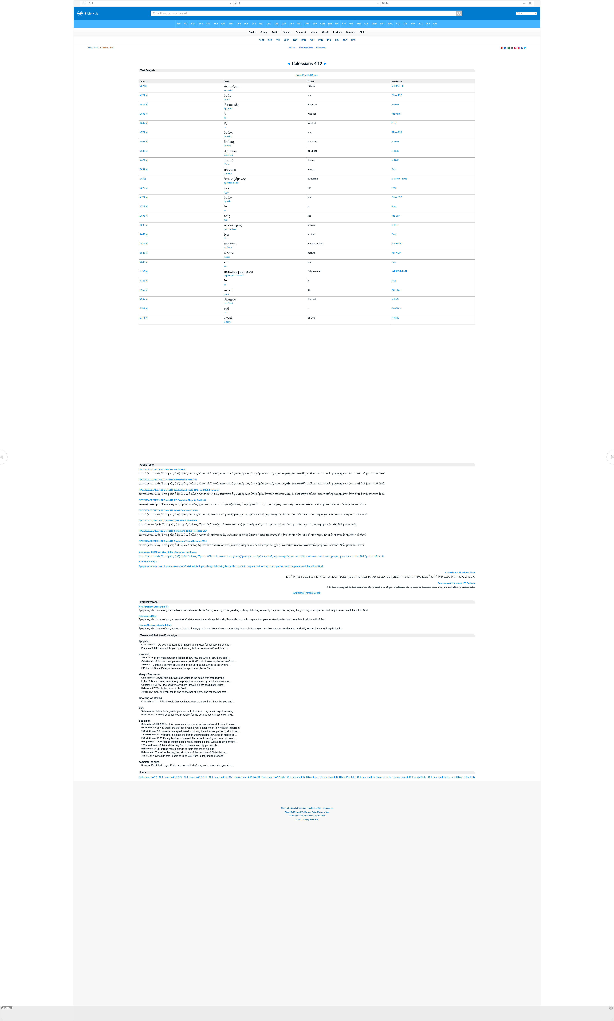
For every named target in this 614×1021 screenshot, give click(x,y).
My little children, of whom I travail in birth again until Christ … (183, 684)
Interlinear (191, 552)
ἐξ (178, 556)
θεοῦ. (381, 556)
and (287, 566)
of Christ (186, 566)
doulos (227, 145)
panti (226, 294)
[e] (145, 86)
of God (319, 566)
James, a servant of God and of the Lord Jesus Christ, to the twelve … (186, 664)
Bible (90, 48)
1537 (142, 123)
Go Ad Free (7, 1008)
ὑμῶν (184, 556)
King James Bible (147, 616)
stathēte (228, 247)
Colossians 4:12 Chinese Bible (374, 777)
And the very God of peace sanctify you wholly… (179, 745)
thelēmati (228, 303)
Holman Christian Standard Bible (155, 625)
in (245, 566)
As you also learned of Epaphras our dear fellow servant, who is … (186, 644)
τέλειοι (312, 556)
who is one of (157, 566)
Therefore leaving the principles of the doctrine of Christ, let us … (184, 752)
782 (142, 86)
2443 (142, 234)
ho (225, 117)
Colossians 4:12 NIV (170, 777)
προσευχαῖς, (282, 556)
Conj (394, 234)
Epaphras (228, 108)
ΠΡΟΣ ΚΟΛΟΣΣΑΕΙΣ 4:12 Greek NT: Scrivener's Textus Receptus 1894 (173, 531)
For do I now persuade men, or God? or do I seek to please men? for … (188, 661)
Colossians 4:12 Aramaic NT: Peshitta (456, 583)
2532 (142, 262)
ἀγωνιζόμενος (240, 556)
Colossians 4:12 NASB (247, 777)
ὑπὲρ (253, 556)
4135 (142, 271)
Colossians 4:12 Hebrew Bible (460, 572)
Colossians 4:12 (148, 777)
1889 (142, 104)
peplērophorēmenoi (234, 275)
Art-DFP (396, 215)
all (304, 566)
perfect (280, 566)
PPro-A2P (397, 95)
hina (226, 238)
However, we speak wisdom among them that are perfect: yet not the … (190, 731)
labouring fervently (224, 566)
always (210, 566)
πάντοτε (224, 556)
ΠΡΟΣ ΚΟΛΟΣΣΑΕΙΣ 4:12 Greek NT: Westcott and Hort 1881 (168, 480)
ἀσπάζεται (146, 556)
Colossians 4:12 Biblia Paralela (337, 777)
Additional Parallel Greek (307, 592)
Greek (96, 48)
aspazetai (228, 90)
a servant (175, 566)
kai (225, 266)
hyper (227, 192)
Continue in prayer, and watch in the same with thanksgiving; (182, 677)
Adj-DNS (396, 289)
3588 (142, 113)
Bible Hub (469, 777)
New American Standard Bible (154, 607)
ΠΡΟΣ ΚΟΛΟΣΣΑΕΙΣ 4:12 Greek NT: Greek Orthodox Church (168, 510)
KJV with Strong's (148, 561)
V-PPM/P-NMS (399, 178)
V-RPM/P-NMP (399, 271)
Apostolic (179, 552)
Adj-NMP (396, 252)
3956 (142, 289)
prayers (251, 566)
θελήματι (366, 556)
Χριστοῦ (203, 556)
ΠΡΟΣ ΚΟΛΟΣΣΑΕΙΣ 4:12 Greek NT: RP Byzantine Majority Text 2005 (172, 500)
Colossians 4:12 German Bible (445, 777)
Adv (394, 169)
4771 (142, 95)
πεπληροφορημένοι (335, 556)
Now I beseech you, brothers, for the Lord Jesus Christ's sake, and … (187, 714)
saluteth (196, 566)
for (237, 566)
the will (311, 566)
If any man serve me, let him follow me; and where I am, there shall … (185, 657)
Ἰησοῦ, (213, 556)
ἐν (265, 556)
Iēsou (226, 164)
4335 (142, 225)
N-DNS (395, 299)
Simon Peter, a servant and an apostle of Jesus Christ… (178, 668)
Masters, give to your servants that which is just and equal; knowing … (188, 711)
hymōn (227, 136)
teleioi (227, 256)
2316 (142, 317)
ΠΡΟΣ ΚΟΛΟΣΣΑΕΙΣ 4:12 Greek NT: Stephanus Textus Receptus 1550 (173, 541)
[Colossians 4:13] (610, 464)
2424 (142, 160)
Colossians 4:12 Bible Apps (302, 777)
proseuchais (230, 229)
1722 (142, 206)
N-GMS (395, 150)
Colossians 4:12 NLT (195, 777)
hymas (227, 99)
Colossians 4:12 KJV (273, 777)
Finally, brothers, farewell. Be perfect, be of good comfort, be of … (188, 738)
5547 (142, 150)
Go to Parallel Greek (307, 75)
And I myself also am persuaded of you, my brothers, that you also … (187, 765)
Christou (228, 154)
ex (225, 127)
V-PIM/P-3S (398, 86)
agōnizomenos (231, 182)
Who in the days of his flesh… (164, 688)
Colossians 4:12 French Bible (410, 777)
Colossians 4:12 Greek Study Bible (156, 552)
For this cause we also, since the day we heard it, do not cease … (189, 724)
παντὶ (355, 556)
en (225, 210)
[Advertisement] (307, 393)
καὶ (319, 556)
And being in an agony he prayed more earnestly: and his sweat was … (186, 681)
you (168, 566)
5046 (142, 252)
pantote (228, 173)
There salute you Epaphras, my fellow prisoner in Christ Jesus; (184, 648)
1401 (142, 141)
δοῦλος (192, 556)
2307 (142, 299)
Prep (394, 123)
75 (141, 178)
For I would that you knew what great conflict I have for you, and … (187, 701)
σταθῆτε (301, 556)
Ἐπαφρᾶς (167, 556)
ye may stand (268, 566)
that (258, 566)
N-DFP (395, 225)
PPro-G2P (397, 132)
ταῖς (270, 556)
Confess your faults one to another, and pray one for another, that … (184, 692)
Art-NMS (396, 113)
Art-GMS (396, 308)
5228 (142, 188)
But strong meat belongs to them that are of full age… (178, 748)
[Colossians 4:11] (4, 464)
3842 (142, 169)
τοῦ (375, 556)
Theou (227, 321)
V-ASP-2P (397, 243)
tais (225, 219)
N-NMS (395, 104)
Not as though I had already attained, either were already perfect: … (189, 741)
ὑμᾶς (157, 556)
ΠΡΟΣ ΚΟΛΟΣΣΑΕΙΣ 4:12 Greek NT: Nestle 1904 (162, 469)
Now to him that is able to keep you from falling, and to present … (183, 755)
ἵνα (293, 556)
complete (295, 566)
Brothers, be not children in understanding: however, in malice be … (189, 734)
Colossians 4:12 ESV (220, 777)
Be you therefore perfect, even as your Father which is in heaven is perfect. (190, 727)
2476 (142, 243)
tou (225, 312)
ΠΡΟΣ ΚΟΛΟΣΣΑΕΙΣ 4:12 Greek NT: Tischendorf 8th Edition (168, 520)
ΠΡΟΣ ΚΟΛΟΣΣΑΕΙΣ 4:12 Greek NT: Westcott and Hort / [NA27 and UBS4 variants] (179, 490)
